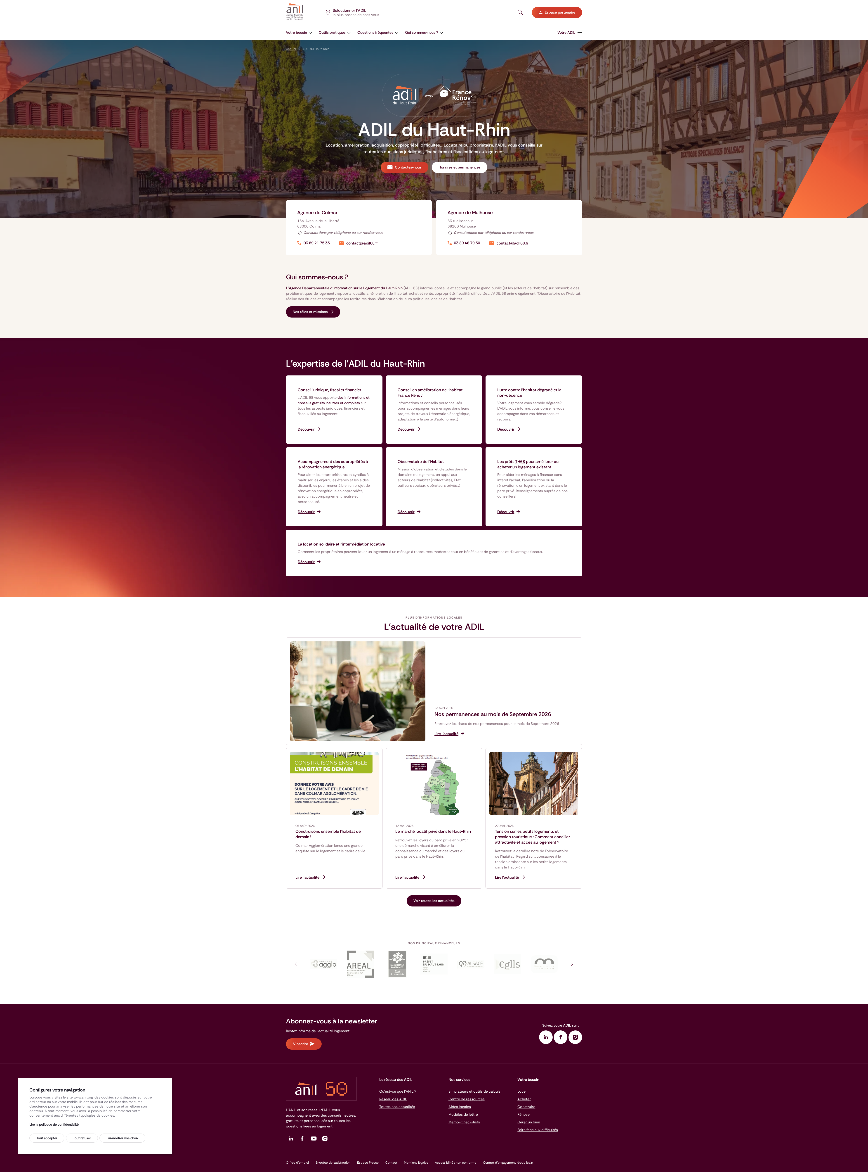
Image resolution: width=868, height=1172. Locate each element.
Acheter (524, 1099)
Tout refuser (82, 1138)
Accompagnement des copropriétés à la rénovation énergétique (333, 464)
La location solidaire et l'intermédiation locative (341, 544)
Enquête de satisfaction (333, 1162)
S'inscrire (300, 1044)
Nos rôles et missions (310, 311)
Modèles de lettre (463, 1114)
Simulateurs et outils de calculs (474, 1091)
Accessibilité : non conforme (455, 1162)
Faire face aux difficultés (537, 1129)
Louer (522, 1091)
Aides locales (459, 1106)
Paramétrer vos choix (122, 1138)
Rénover (524, 1114)
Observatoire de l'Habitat (421, 461)
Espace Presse (368, 1162)
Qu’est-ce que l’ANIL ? (397, 1091)
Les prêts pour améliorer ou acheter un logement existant (528, 464)
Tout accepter (46, 1138)
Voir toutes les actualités (434, 900)
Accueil (291, 49)
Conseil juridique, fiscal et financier (329, 390)
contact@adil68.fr (362, 243)
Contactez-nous (408, 167)
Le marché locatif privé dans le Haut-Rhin (433, 831)
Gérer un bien (528, 1122)
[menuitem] (569, 32)
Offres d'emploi (297, 1162)
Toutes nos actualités (397, 1106)
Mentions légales (416, 1162)
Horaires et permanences (460, 167)
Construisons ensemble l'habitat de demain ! (328, 834)
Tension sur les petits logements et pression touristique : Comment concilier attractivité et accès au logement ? (532, 837)
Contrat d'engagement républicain (508, 1162)
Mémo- (464, 1122)
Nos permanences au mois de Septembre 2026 (492, 714)
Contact (391, 1162)
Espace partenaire (560, 12)
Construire (526, 1106)
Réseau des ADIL (393, 1099)
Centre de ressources (466, 1099)
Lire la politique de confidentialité (54, 1124)
